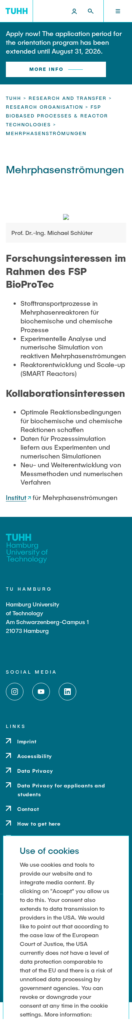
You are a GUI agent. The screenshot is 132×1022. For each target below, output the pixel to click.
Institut (16, 497)
